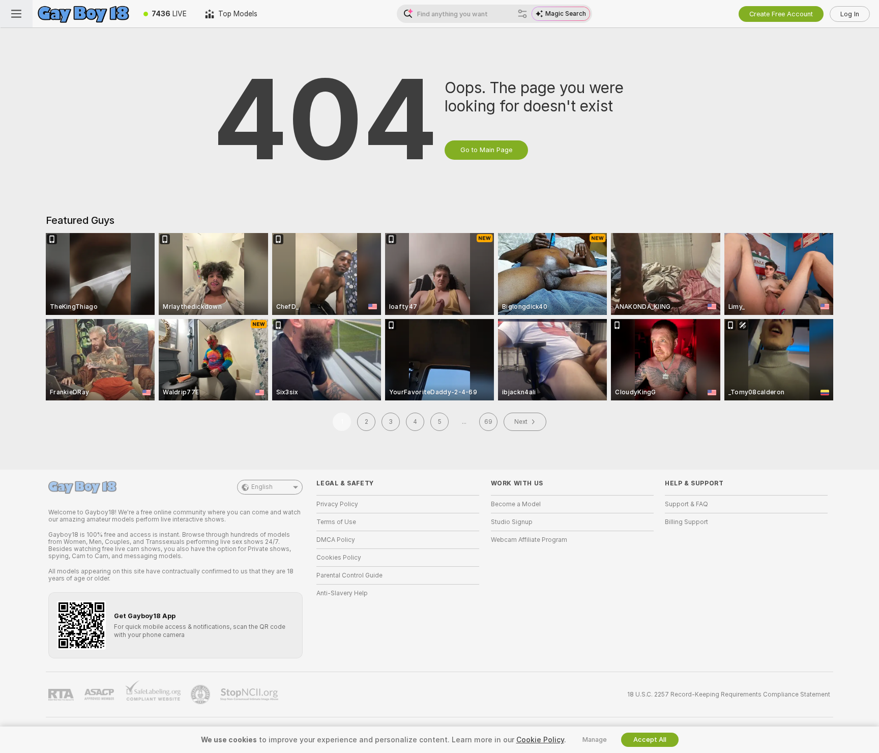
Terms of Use (336, 522)
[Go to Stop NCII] (250, 694)
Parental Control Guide (349, 575)
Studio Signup (512, 522)
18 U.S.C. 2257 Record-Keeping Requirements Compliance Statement (728, 694)
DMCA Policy (335, 539)
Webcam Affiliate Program (529, 539)
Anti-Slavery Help (342, 593)
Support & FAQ (686, 504)
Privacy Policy (337, 504)
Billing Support (686, 522)
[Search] (522, 14)
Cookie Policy (540, 740)
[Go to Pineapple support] (201, 694)
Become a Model (516, 504)
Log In (849, 14)
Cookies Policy (338, 557)
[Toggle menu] (16, 13)
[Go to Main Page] (83, 13)
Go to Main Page (486, 150)
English (262, 486)
